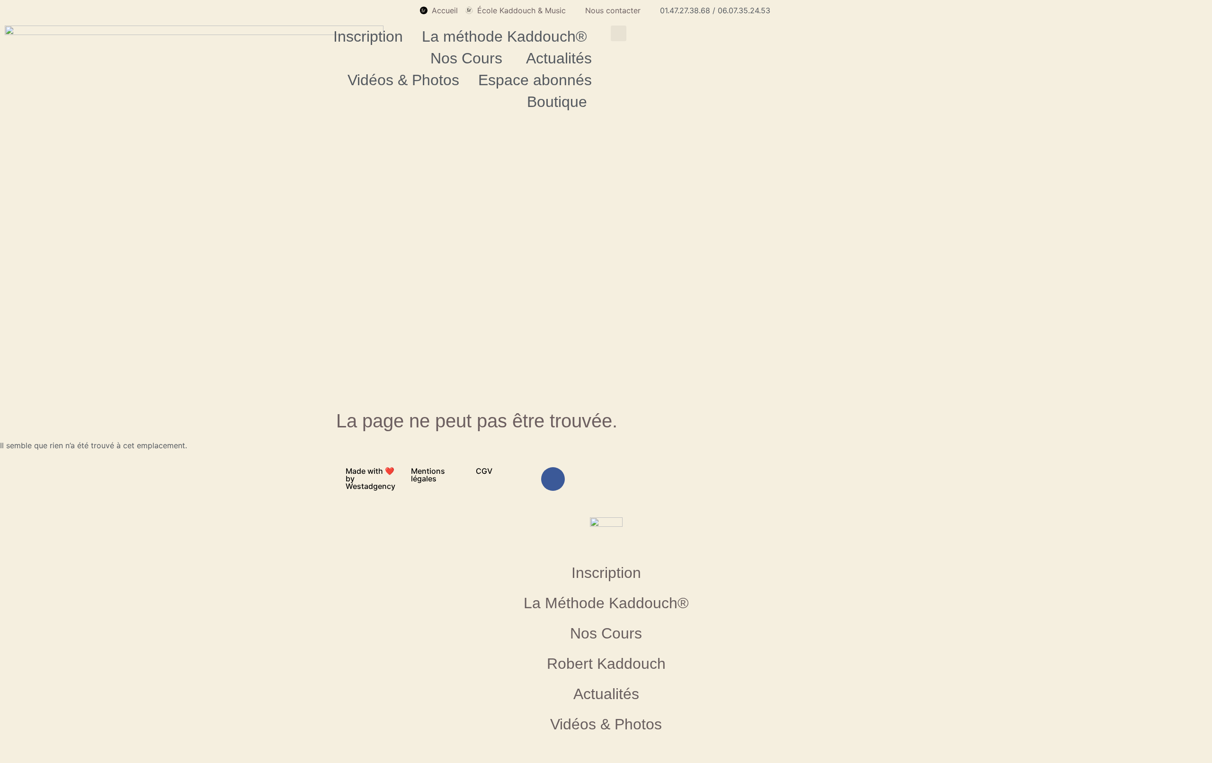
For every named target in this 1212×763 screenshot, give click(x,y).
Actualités (559, 58)
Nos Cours (466, 58)
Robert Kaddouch (606, 663)
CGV (484, 471)
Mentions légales (428, 474)
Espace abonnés (535, 80)
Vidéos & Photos (403, 80)
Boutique (557, 101)
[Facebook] (553, 479)
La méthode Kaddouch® (504, 36)
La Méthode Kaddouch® (606, 603)
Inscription (368, 36)
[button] (618, 33)
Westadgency (370, 486)
